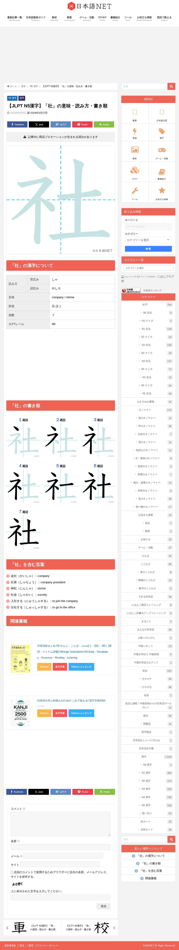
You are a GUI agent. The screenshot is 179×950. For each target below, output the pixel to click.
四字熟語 (156, 732)
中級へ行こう (154, 646)
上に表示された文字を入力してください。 (37, 891)
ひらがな (156, 687)
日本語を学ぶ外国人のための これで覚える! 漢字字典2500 (71, 700)
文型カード (156, 829)
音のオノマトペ (154, 498)
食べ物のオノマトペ (153, 506)
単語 (157, 715)
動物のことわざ (154, 580)
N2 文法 (156, 344)
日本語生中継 (155, 748)
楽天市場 (60, 666)
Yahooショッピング (81, 666)
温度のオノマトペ (154, 466)
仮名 (156, 670)
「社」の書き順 (148, 863)
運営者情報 (10, 945)
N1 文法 (156, 328)
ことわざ (156, 564)
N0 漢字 (157, 764)
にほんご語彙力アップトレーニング (149, 613)
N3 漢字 (156, 788)
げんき (156, 555)
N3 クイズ (156, 353)
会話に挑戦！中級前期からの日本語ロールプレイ (148, 705)
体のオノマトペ (154, 418)
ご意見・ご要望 (25, 945)
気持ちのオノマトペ (153, 450)
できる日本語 (154, 596)
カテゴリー (131, 233)
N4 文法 (156, 377)
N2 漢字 (156, 780)
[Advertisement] (89, 52)
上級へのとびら (154, 637)
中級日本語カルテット (152, 662)
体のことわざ (155, 572)
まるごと (156, 621)
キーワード (131, 220)
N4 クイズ (156, 369)
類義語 (157, 723)
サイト (15, 864)
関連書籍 (148, 878)
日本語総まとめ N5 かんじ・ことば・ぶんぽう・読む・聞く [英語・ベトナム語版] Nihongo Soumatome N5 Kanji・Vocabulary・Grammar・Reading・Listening (74, 651)
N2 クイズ (156, 336)
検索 (148, 248)
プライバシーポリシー (46, 945)
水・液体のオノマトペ (153, 458)
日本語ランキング (152, 290)
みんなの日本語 (154, 629)
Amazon (44, 666)
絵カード (156, 821)
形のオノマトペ (154, 442)
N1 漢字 (156, 772)
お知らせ (156, 539)
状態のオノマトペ (154, 474)
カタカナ (156, 678)
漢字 (22, 98)
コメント (18, 808)
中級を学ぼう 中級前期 (152, 654)
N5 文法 (156, 393)
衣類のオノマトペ (154, 490)
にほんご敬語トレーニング (151, 604)
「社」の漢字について (149, 855)
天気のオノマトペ (154, 434)
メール (17, 856)
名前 (15, 841)
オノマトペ (155, 409)
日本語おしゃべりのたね (152, 740)
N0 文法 (157, 312)
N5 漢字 (12, 98)
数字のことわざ (155, 588)
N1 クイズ (156, 320)
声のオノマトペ (154, 426)
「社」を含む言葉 (149, 870)
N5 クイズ (156, 385)
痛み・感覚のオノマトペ (152, 482)
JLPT (156, 304)
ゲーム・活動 (154, 547)
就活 (158, 523)
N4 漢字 (156, 797)
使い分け (156, 813)
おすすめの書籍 (154, 401)
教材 (158, 531)
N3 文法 (156, 361)
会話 (157, 695)
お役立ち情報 (154, 515)
